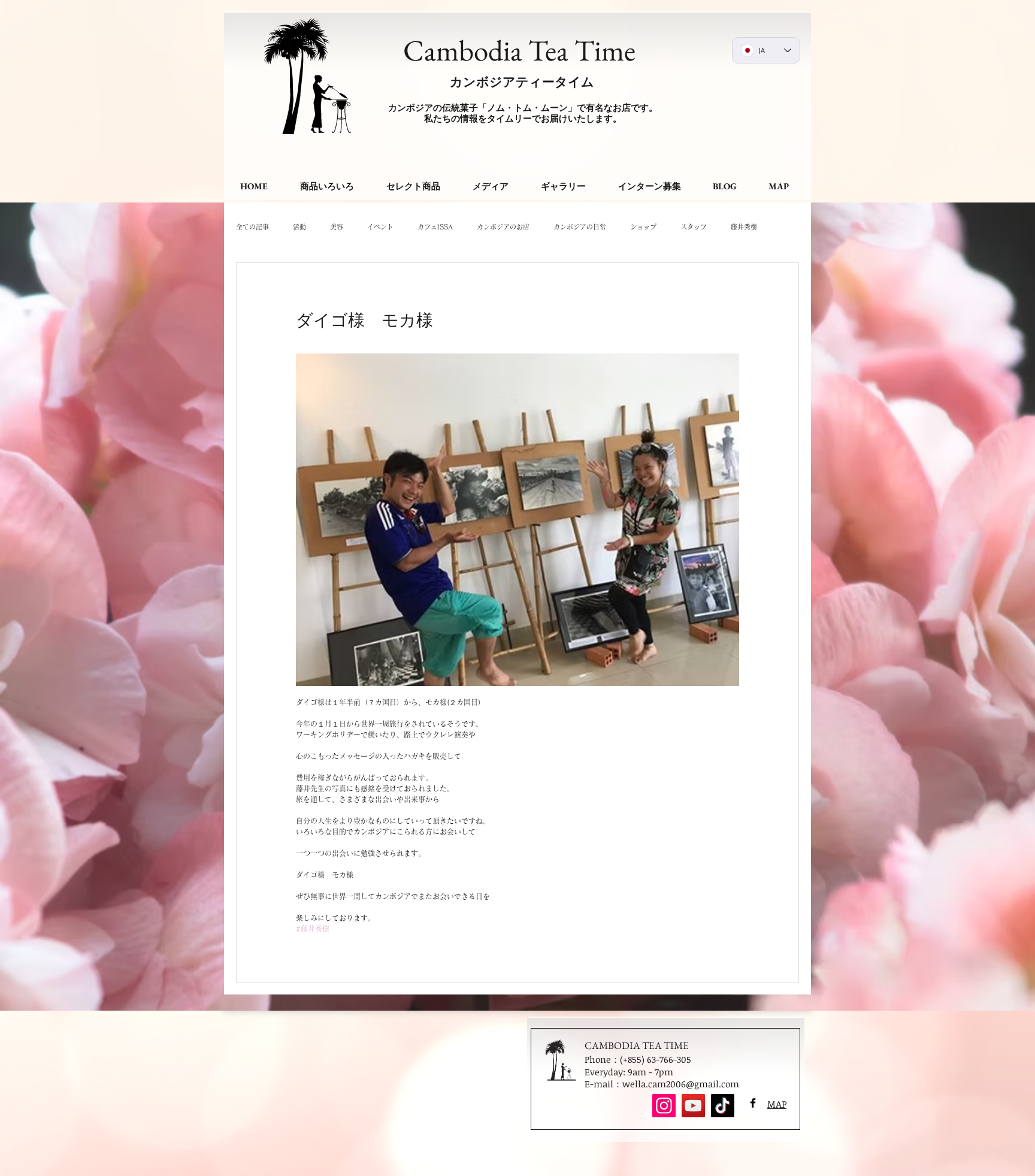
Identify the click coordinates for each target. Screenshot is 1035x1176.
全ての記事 (252, 226)
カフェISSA (435, 226)
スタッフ (693, 226)
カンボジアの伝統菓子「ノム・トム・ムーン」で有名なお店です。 (523, 107)
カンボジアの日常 (579, 226)
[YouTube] (693, 1105)
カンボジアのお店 (503, 226)
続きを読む (747, 226)
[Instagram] (664, 1105)
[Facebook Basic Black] (753, 1103)
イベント (380, 226)
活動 (299, 226)
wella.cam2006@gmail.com (680, 1084)
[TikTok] (722, 1105)
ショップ (643, 226)
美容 (336, 226)
